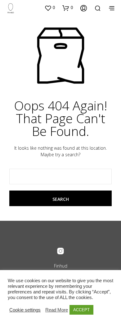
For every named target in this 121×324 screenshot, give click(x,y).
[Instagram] (60, 251)
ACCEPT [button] (81, 309)
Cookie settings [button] (25, 309)
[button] (49, 8)
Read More (56, 309)
